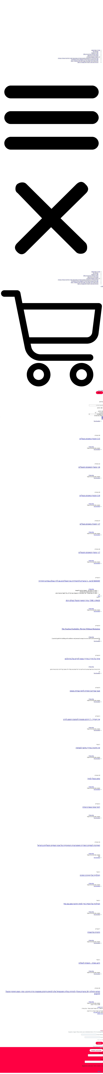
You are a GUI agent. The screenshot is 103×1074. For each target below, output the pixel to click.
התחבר (99, 392)
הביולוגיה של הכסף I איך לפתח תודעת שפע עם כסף (82, 904)
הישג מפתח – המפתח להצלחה (89, 963)
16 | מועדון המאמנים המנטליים (89, 467)
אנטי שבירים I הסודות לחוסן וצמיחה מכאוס (85, 691)
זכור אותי (99, 1040)
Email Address (100, 1034)
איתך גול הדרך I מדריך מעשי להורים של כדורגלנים (82, 659)
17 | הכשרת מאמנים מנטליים (93, 57)
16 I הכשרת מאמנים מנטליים (89, 496)
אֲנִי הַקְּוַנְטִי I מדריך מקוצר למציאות (88, 748)
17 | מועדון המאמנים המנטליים (89, 552)
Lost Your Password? (98, 1046)
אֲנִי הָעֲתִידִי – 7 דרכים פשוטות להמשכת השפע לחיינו (81, 719)
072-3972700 (96, 1012)
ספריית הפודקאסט (95, 50)
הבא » (98, 1007)
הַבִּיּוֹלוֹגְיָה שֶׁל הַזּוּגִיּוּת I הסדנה (90, 875)
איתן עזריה (91, 446)
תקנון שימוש (100, 1013)
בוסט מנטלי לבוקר (93, 779)
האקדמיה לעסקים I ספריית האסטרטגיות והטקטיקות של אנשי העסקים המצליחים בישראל (68, 845)
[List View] (51, 418)
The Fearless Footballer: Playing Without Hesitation (81, 629)
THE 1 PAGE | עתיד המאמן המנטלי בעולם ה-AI (83, 600)
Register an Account (96, 1050)
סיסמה (101, 1037)
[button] (51, 167)
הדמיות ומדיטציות (93, 932)
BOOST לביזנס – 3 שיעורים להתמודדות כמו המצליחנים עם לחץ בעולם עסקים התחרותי (69, 581)
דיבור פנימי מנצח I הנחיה (91, 807)
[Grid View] (51, 417)
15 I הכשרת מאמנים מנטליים (89, 439)
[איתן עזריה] (97, 446)
